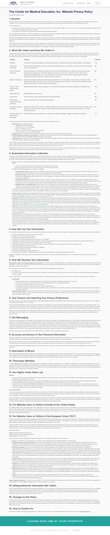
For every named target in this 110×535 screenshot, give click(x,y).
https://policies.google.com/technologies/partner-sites (38, 196)
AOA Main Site (80, 3)
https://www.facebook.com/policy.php (38, 203)
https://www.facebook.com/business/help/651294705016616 (33, 204)
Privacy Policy (76, 530)
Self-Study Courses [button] (68, 3)
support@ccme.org (22, 436)
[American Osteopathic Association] (22, 3)
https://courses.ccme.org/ (73, 28)
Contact (89, 3)
